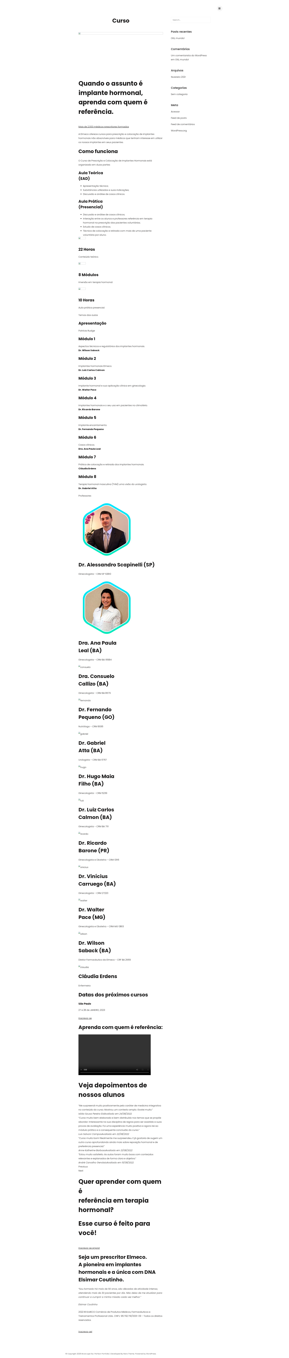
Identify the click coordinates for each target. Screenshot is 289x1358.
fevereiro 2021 (178, 77)
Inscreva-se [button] (85, 1018)
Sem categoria (179, 94)
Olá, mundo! (178, 38)
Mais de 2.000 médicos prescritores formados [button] (103, 126)
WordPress (151, 1353)
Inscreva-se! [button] (85, 1331)
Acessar (175, 111)
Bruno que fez (88, 1353)
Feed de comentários (183, 124)
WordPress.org (179, 130)
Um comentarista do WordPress (189, 55)
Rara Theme (128, 1353)
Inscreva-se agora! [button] (89, 1248)
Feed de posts (179, 118)
